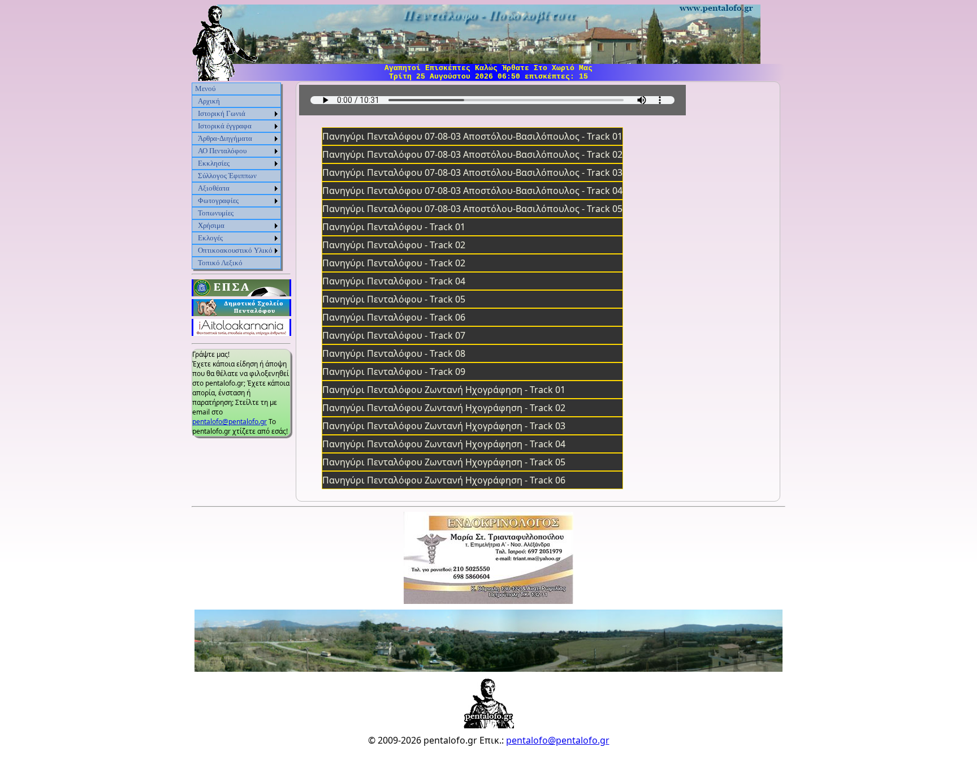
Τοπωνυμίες (216, 213)
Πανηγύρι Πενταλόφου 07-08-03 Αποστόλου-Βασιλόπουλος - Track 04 (472, 190)
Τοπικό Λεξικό (220, 262)
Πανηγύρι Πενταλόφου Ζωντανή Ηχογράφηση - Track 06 (443, 480)
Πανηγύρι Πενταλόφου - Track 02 (393, 245)
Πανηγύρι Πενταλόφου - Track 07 (393, 335)
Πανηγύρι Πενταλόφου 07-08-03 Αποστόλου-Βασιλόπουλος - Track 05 (472, 208)
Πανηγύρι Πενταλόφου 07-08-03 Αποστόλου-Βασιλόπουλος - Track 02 (472, 154)
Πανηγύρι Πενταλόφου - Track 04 (393, 281)
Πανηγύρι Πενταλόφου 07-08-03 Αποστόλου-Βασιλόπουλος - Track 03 (472, 172)
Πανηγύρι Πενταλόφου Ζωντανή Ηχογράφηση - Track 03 (443, 426)
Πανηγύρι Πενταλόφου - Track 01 (393, 227)
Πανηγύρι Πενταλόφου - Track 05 (393, 299)
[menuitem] (236, 89)
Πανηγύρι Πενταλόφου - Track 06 (393, 317)
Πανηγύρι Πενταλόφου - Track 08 (393, 353)
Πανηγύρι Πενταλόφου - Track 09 (393, 371)
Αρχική (209, 101)
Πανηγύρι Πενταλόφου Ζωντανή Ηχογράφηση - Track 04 (443, 444)
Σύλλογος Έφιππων (227, 175)
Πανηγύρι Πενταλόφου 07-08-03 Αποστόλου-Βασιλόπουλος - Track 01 (472, 136)
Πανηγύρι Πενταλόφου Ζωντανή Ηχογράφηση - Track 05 (443, 462)
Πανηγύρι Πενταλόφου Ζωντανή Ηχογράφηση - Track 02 (443, 407)
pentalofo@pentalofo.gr (229, 421)
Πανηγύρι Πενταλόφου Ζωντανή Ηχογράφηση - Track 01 (443, 389)
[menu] (236, 176)
